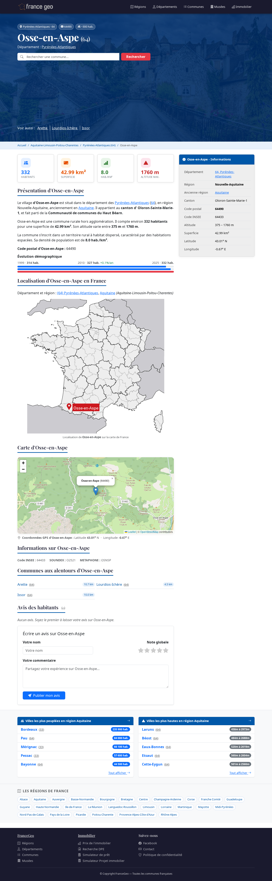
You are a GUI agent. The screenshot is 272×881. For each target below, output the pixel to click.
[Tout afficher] (128, 721)
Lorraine (166, 807)
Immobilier (244, 7)
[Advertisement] (136, 92)
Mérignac (29, 746)
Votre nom (32, 642)
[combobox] (72, 57)
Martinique (185, 807)
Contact (148, 849)
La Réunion (95, 807)
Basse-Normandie (82, 799)
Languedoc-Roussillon (122, 807)
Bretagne (127, 799)
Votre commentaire (39, 660)
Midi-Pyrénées (224, 807)
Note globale (158, 642)
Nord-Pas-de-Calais (32, 814)
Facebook (150, 843)
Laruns (148, 729)
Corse (191, 799)
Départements (166, 7)
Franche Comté (210, 799)
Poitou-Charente (102, 814)
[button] (95, 491)
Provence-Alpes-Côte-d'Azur (136, 814)
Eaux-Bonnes (153, 746)
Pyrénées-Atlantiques (59, 47)
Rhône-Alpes (169, 814)
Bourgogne (107, 799)
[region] (95, 495)
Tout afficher (117, 773)
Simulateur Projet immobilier (104, 861)
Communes (195, 7)
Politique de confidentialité (162, 855)
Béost (147, 738)
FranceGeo (25, 835)
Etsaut (147, 755)
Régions (140, 7)
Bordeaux (29, 729)
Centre (143, 799)
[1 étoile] (141, 650)
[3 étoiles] (153, 650)
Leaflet (131, 531)
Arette (42, 128)
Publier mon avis (46, 695)
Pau (24, 738)
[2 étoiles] (147, 650)
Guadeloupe (234, 799)
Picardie (81, 814)
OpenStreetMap (149, 531)
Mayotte (203, 807)
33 (41, 730)
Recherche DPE (93, 849)
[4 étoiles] (159, 650)
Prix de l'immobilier (97, 843)
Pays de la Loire (59, 814)
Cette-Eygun (152, 764)
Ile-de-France (73, 807)
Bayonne (28, 764)
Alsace (24, 799)
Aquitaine (86, 207)
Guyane (25, 807)
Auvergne (58, 799)
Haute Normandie (47, 807)
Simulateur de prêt (96, 855)
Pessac (26, 755)
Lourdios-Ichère (65, 128)
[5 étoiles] (166, 650)
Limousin (148, 807)
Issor (86, 128)
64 (153, 202)
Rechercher (135, 56)
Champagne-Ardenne (167, 799)
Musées (219, 7)
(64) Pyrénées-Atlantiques (77, 293)
